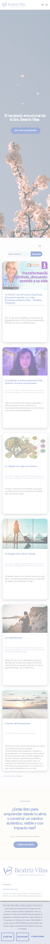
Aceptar (7, 937)
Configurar (37, 937)
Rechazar (22, 937)
